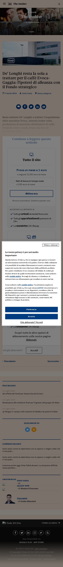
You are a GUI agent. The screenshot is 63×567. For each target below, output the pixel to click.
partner (40, 288)
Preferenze (31, 309)
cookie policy (15, 276)
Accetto (31, 316)
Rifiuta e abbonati (51, 245)
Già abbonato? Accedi (31, 322)
